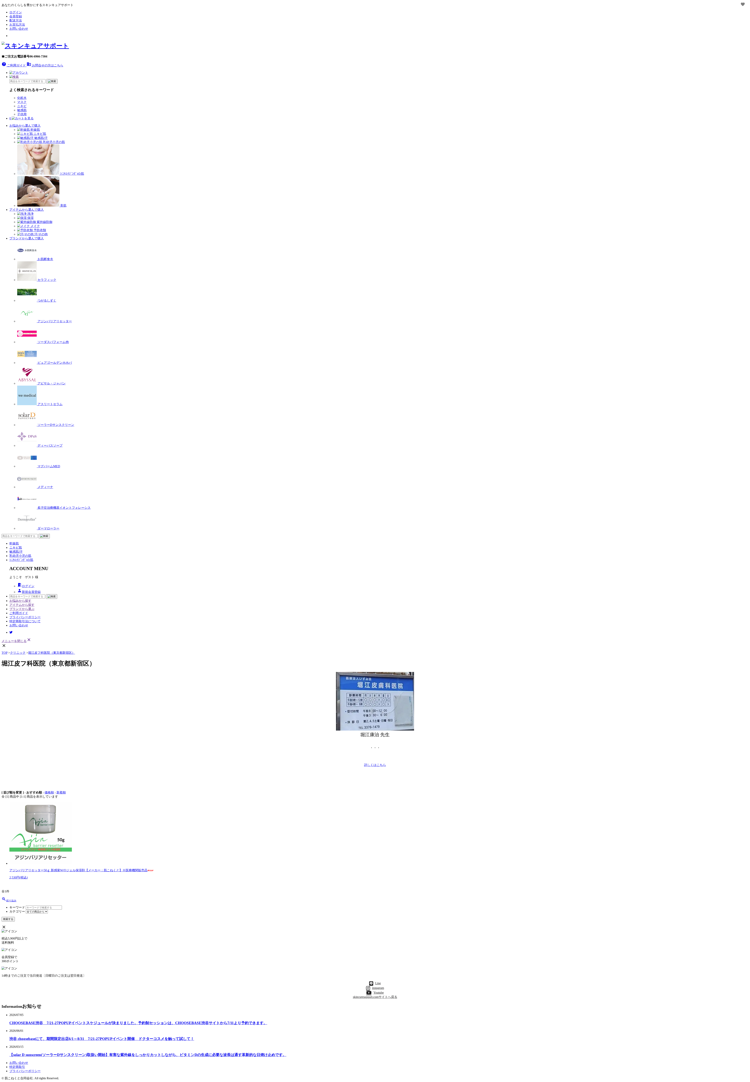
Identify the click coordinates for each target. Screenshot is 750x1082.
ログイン (15, 12)
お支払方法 (17, 24)
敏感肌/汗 (16, 551)
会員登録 (15, 16)
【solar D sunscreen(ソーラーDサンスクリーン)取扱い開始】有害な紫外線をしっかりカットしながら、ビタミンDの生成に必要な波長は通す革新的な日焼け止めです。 (147, 1055)
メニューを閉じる (16, 641)
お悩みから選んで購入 (25, 125)
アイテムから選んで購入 (26, 209)
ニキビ (22, 106)
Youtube (378, 992)
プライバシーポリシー (25, 617)
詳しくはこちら (375, 765)
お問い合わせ (18, 28)
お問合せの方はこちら (45, 65)
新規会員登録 (29, 592)
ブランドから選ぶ (21, 609)
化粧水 (22, 97)
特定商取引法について (25, 621)
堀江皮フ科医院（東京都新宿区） (51, 652)
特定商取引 (17, 1067)
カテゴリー (17, 911)
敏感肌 (22, 110)
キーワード (17, 907)
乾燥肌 (14, 543)
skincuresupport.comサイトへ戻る (375, 997)
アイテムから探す (21, 604)
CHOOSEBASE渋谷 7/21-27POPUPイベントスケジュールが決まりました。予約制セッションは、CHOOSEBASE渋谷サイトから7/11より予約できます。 (138, 1023)
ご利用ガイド (14, 65)
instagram (378, 988)
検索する (8, 919)
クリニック (18, 652)
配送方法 (15, 20)
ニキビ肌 (15, 547)
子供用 (22, 114)
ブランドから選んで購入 (26, 238)
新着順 (61, 792)
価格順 (49, 792)
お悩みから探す (20, 600)
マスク (22, 102)
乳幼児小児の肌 (20, 555)
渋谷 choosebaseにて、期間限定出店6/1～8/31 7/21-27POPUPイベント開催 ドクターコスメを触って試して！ (101, 1039)
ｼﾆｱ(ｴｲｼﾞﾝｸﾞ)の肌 (21, 560)
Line (378, 983)
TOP (4, 652)
